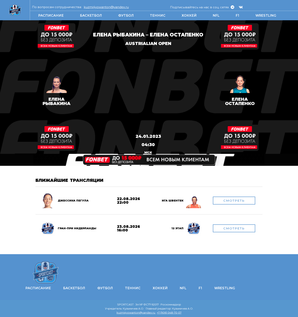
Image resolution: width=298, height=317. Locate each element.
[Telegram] (232, 7)
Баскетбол (91, 15)
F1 (237, 15)
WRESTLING (265, 15)
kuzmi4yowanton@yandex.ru (106, 7)
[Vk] (240, 7)
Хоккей (189, 15)
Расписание (51, 15)
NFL (216, 15)
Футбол (126, 15)
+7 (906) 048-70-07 (169, 312)
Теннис (157, 15)
